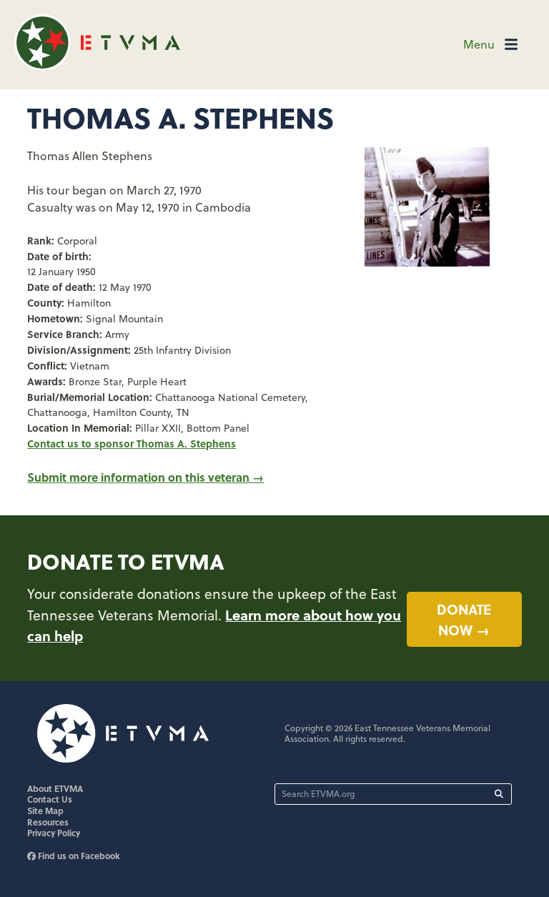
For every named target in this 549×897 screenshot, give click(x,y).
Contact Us (49, 799)
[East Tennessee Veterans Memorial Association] (97, 66)
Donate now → (464, 619)
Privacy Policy (53, 832)
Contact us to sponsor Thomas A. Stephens (131, 443)
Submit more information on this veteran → (145, 477)
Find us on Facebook (78, 855)
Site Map (45, 810)
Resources (48, 822)
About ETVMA (55, 788)
